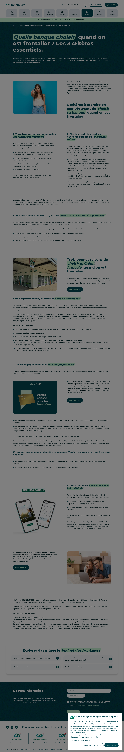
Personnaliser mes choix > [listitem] (80, 740)
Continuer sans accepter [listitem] (93, 745)
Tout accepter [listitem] (111, 745)
